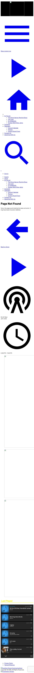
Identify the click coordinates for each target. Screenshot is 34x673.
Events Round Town (14, 131)
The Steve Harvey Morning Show (17, 117)
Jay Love (11, 119)
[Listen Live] (17, 266)
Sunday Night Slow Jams (15, 123)
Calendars (7, 126)
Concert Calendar (13, 128)
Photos (10, 129)
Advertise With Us (9, 135)
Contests (7, 124)
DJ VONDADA (12, 121)
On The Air (7, 116)
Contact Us (7, 133)
